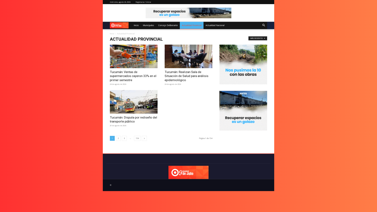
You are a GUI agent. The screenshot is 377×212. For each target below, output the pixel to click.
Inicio (136, 25)
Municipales (148, 25)
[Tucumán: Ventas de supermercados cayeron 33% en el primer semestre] (134, 56)
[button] (263, 25)
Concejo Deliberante (168, 25)
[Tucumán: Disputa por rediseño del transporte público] (134, 102)
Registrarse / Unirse (143, 2)
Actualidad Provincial (191, 25)
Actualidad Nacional (215, 25)
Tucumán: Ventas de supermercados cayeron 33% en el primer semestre (133, 76)
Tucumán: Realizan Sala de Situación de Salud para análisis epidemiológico (186, 76)
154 (137, 138)
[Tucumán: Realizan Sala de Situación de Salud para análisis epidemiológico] (188, 56)
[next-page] (144, 138)
